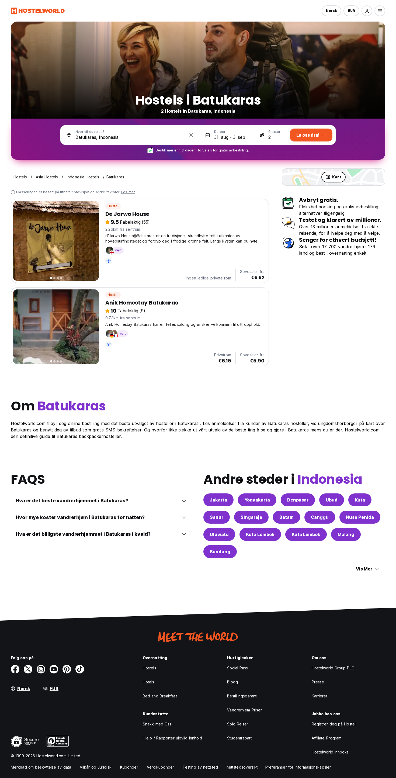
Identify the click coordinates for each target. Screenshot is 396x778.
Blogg (232, 682)
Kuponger (129, 767)
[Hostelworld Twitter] (28, 669)
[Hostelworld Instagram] (41, 669)
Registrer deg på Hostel (334, 724)
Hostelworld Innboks (330, 752)
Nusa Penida (360, 517)
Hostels (149, 668)
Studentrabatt (239, 738)
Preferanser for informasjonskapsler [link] (298, 767)
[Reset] (191, 135)
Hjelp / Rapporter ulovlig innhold (172, 738)
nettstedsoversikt (242, 767)
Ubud (332, 500)
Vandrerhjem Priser (244, 710)
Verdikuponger (160, 767)
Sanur (216, 517)
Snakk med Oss (157, 724)
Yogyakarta (257, 500)
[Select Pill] (367, 10)
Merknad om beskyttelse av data (41, 767)
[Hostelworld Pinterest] (66, 669)
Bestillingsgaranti (242, 696)
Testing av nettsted (200, 767)
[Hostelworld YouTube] (54, 669)
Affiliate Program (327, 738)
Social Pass (237, 668)
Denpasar (297, 500)
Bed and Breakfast (160, 696)
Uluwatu (219, 534)
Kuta (360, 500)
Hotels (148, 682)
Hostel (112, 206)
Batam (286, 517)
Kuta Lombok (260, 534)
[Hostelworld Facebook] (15, 669)
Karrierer (320, 696)
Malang (346, 534)
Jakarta (218, 500)
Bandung (220, 551)
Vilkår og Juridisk (96, 767)
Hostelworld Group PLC (333, 668)
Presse (318, 682)
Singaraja (251, 517)
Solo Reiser (237, 724)
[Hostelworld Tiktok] (79, 669)
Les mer (128, 192)
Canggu (320, 517)
